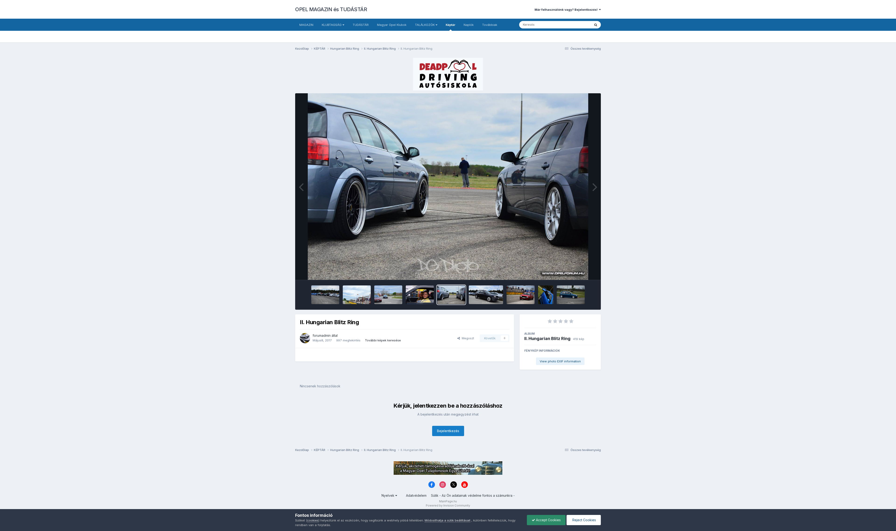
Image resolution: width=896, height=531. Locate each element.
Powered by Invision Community (448, 505)
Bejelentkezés (448, 431)
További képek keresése (383, 340)
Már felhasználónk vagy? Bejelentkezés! (567, 9)
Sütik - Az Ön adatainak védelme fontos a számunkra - (473, 495)
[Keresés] (596, 24)
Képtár (450, 25)
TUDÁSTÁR (361, 25)
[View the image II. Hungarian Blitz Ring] (325, 294)
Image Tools (581, 271)
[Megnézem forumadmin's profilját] (305, 338)
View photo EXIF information (560, 361)
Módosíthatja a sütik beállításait (447, 520)
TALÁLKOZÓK (425, 25)
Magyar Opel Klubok (391, 25)
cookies (312, 520)
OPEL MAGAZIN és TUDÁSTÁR (331, 9)
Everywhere (576, 24)
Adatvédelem (416, 495)
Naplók (469, 25)
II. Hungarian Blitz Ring (547, 338)
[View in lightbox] (448, 186)
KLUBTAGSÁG (332, 25)
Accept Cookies (548, 520)
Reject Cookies (583, 520)
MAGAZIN (306, 25)
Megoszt (467, 338)
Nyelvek (388, 495)
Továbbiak (489, 25)
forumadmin (322, 335)
